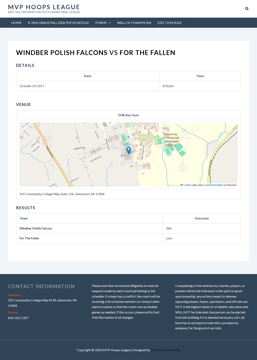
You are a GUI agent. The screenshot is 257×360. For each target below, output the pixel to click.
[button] (247, 8)
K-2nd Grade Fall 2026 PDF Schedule (58, 22)
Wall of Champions (134, 22)
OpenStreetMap (214, 185)
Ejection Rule (170, 22)
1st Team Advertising (165, 350)
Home (16, 22)
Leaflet (187, 185)
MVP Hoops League (44, 6)
